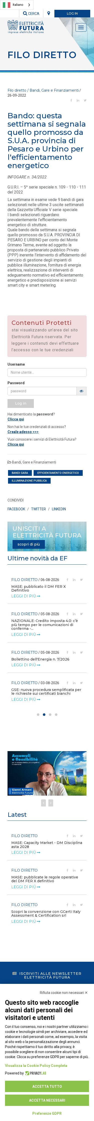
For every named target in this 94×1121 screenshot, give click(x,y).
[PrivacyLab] (35, 1073)
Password (16, 383)
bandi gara (20, 473)
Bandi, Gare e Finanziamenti (34, 462)
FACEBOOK (16, 509)
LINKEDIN (59, 509)
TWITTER (38, 509)
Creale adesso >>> (23, 432)
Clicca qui (16, 419)
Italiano (18, 5)
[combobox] (17, 5)
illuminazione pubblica (29, 480)
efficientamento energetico (58, 473)
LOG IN (72, 13)
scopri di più (29, 544)
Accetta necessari (47, 1100)
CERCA (33, 14)
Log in (20, 403)
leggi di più (24, 596)
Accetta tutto (47, 1087)
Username (16, 364)
